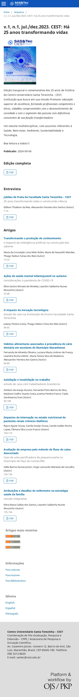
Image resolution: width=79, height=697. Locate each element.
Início (7, 12)
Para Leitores (13, 569)
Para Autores (13, 575)
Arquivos (19, 12)
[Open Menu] (3, 3)
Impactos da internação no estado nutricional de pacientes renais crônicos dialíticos (35, 419)
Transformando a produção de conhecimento (36, 242)
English (10, 602)
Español (10, 608)
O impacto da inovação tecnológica (39, 314)
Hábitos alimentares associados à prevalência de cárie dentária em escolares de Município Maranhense (38, 345)
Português (12, 613)
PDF (11, 172)
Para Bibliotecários (16, 580)
